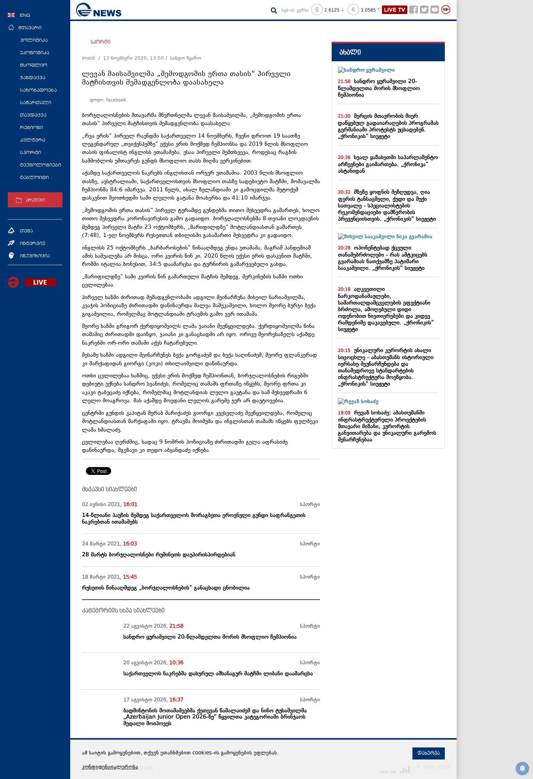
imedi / (92, 58)
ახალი (350, 52)
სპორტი (100, 42)
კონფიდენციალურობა (110, 767)
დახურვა (429, 753)
